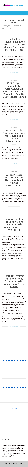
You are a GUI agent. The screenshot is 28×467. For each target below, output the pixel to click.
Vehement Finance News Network (10, 369)
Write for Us (5, 396)
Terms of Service (6, 394)
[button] (1, 13)
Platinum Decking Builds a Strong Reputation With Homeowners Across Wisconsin (14, 224)
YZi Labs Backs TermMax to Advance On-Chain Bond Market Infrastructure (14, 136)
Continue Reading (14, 72)
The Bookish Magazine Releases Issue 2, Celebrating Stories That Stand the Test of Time (14, 44)
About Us (4, 380)
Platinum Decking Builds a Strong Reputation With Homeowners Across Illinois (14, 281)
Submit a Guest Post (6, 391)
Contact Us (4, 386)
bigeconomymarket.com (17, 463)
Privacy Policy (5, 388)
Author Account (6, 383)
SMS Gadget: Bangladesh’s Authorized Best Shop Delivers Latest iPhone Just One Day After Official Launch (14, 90)
